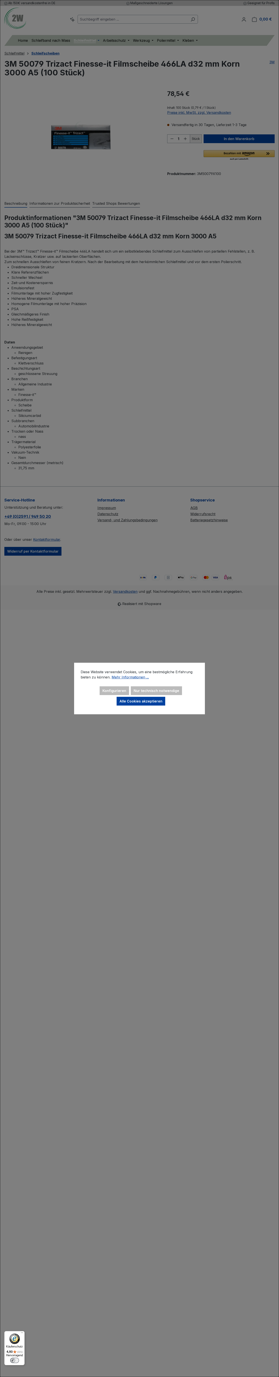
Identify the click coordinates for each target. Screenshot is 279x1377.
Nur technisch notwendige (156, 690)
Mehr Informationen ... (130, 677)
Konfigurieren (114, 690)
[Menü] (22, 1333)
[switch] (14, 1360)
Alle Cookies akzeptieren (140, 701)
